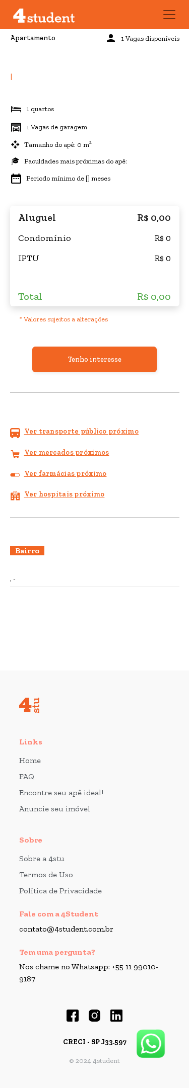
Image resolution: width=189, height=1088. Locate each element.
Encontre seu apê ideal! (61, 792)
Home (30, 760)
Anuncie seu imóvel (54, 808)
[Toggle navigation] (169, 14)
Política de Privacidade (60, 890)
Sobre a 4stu (42, 858)
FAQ (26, 776)
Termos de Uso (46, 874)
